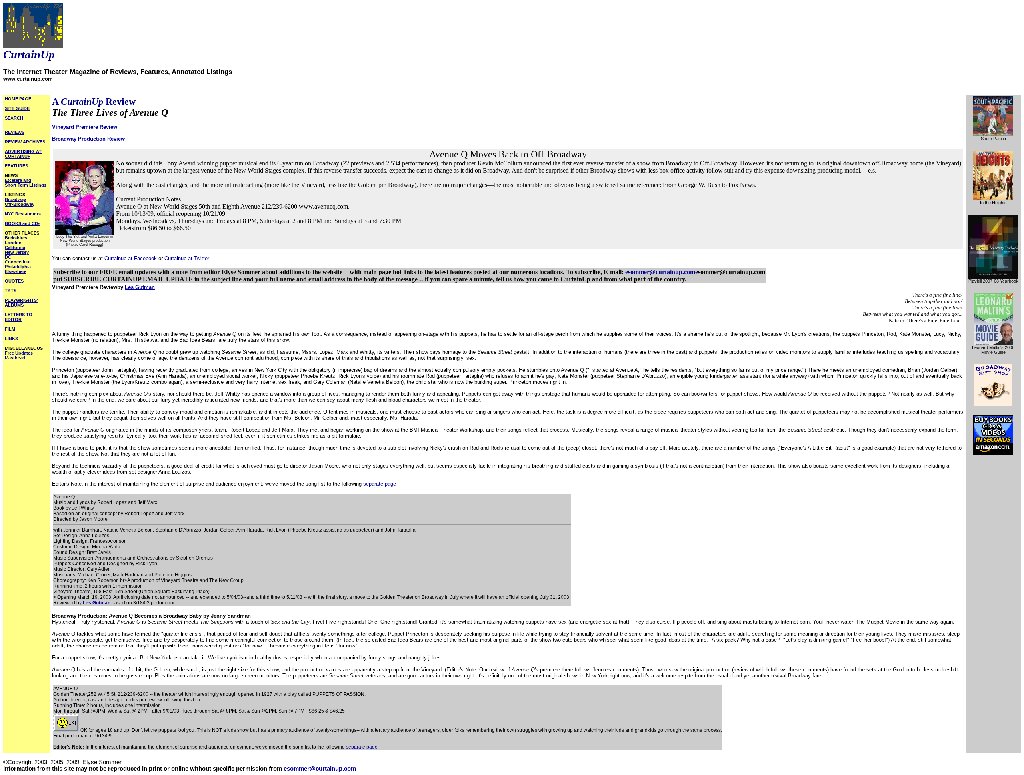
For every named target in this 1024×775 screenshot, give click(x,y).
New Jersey (17, 252)
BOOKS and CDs (22, 223)
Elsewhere (15, 271)
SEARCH (14, 118)
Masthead (15, 357)
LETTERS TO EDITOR (18, 317)
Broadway (15, 199)
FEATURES (16, 165)
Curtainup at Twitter (186, 258)
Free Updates (19, 353)
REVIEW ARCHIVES (25, 141)
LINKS (11, 338)
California (15, 247)
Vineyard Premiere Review (84, 127)
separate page (379, 484)
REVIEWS (14, 132)
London (13, 242)
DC (8, 257)
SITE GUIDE (17, 108)
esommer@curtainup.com (660, 272)
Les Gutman (140, 287)
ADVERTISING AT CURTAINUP (23, 154)
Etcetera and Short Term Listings (25, 182)
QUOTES (14, 281)
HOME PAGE (18, 98)
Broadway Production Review (88, 139)
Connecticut (18, 261)
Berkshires (16, 237)
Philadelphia (18, 266)
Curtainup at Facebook (130, 258)
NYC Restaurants (23, 213)
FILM (10, 329)
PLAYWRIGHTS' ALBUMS (21, 302)
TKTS (10, 290)
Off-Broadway (19, 204)
